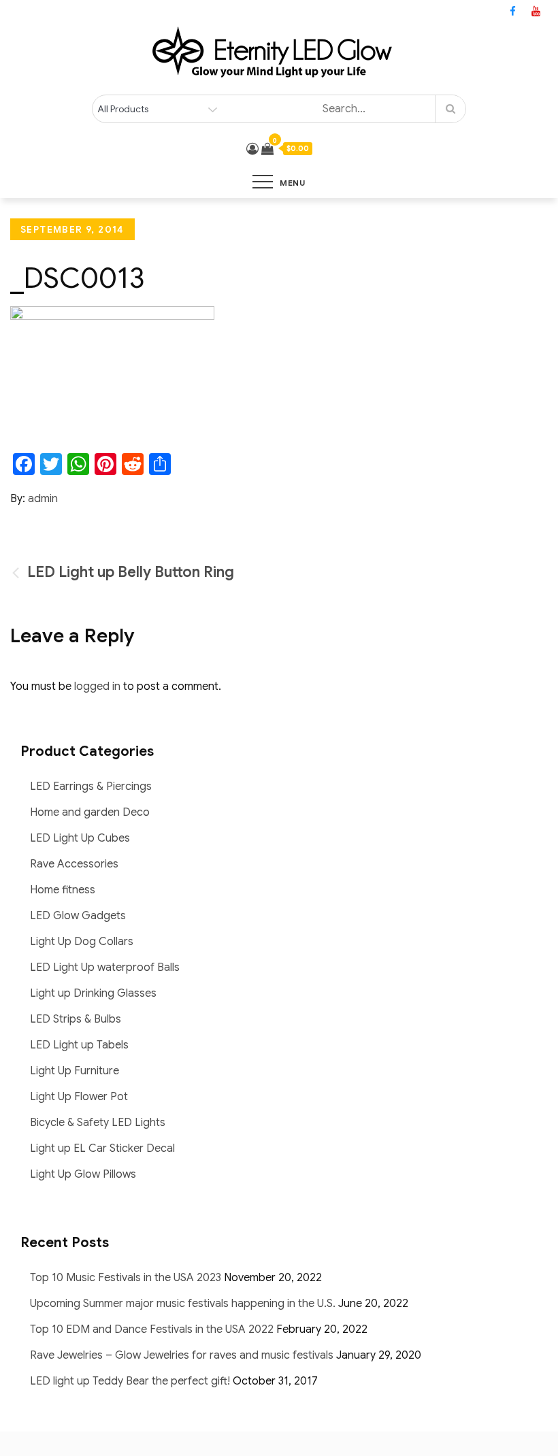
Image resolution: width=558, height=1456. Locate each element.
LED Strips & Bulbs (75, 1019)
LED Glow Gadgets (78, 916)
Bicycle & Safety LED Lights (97, 1122)
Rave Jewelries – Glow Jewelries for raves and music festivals (181, 1355)
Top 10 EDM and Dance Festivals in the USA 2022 (152, 1329)
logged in (97, 686)
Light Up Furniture (74, 1071)
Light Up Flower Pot (79, 1097)
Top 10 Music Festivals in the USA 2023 (125, 1278)
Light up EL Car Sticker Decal (102, 1148)
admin (43, 499)
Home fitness (62, 890)
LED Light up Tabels (79, 1045)
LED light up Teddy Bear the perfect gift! (130, 1381)
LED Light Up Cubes (80, 838)
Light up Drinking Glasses (93, 993)
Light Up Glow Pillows (83, 1174)
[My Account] (252, 149)
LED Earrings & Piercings (91, 786)
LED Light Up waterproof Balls (105, 967)
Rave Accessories (74, 864)
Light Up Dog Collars (81, 941)
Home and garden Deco (90, 812)
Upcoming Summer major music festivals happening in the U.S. (182, 1303)
